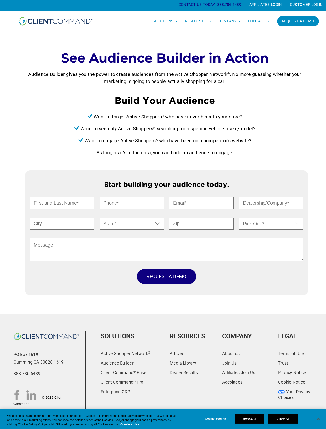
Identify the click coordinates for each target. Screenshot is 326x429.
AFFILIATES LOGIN (265, 4)
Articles (177, 353)
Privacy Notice (292, 372)
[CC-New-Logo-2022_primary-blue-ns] (46, 333)
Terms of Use (291, 353)
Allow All (283, 418)
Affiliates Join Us (238, 372)
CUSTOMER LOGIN (306, 4)
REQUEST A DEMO (166, 276)
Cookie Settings (216, 418)
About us (231, 353)
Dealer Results (184, 372)
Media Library (183, 362)
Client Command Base (124, 372)
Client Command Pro (122, 382)
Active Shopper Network (125, 353)
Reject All (249, 418)
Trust (283, 362)
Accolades (232, 382)
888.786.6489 (229, 4)
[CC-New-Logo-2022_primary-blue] (55, 17)
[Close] (318, 418)
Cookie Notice (291, 382)
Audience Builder (117, 362)
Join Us (229, 362)
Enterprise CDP (115, 391)
